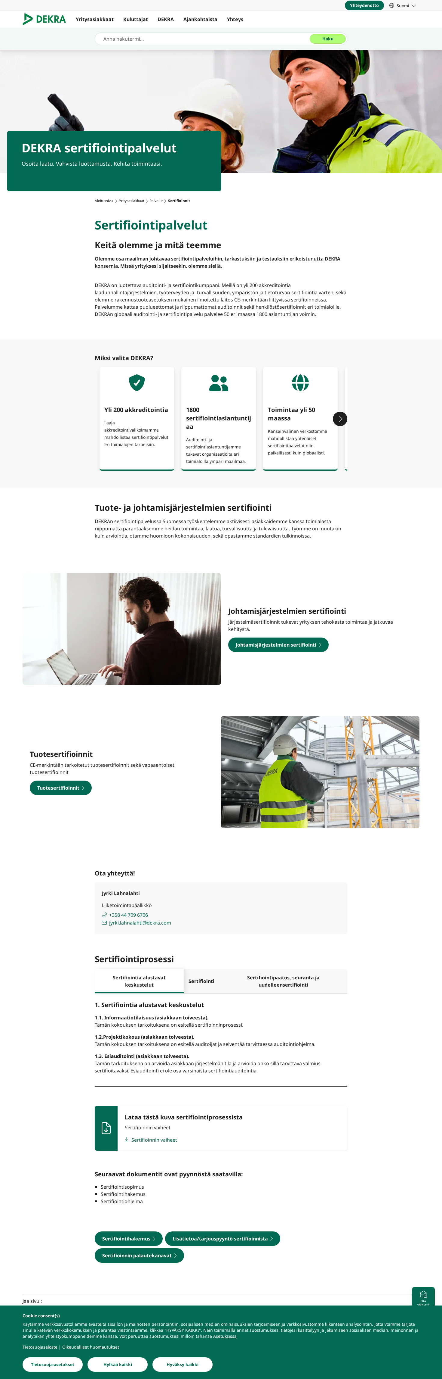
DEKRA (166, 19)
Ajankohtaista (200, 19)
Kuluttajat (135, 19)
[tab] (139, 981)
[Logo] (47, 19)
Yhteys (235, 19)
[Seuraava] (340, 419)
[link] (402, 5)
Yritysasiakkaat (95, 19)
